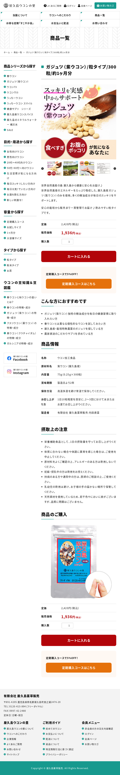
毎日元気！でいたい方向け (21, 189)
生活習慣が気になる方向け (22, 176)
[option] (78, 121)
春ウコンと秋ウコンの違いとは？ (22, 300)
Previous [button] (42, 168)
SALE (10, 130)
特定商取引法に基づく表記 (60, 749)
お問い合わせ (100, 23)
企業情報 (11, 738)
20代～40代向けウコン (19, 162)
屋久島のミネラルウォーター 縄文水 (22, 122)
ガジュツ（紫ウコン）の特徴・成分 (22, 315)
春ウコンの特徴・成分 (18, 307)
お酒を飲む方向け (17, 194)
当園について (20, 15)
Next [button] (114, 168)
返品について (53, 744)
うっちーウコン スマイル (19, 103)
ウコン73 (12, 87)
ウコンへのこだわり (60, 15)
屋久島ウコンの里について (20, 728)
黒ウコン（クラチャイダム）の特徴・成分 (22, 336)
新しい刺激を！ (15, 200)
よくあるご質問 (54, 5)
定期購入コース (15, 221)
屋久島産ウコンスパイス (20, 114)
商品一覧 (100, 15)
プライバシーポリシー (57, 754)
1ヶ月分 (11, 232)
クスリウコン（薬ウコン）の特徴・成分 (22, 325)
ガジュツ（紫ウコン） (18, 81)
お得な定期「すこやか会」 (20, 23)
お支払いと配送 (60, 23)
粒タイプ (11, 259)
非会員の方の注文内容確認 (99, 728)
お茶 (9, 270)
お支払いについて (55, 733)
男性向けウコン (15, 157)
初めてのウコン (54, 728)
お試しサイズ (14, 227)
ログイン (71, 5)
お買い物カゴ (107, 5)
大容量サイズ (14, 238)
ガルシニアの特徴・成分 (20, 343)
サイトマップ (13, 754)
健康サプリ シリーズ (19, 109)
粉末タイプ (13, 265)
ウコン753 (12, 92)
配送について (53, 738)
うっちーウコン (15, 98)
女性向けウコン (15, 151)
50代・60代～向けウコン (20, 168)
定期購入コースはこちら (78, 284)
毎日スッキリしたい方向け (21, 183)
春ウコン (11, 76)
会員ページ (86, 5)
